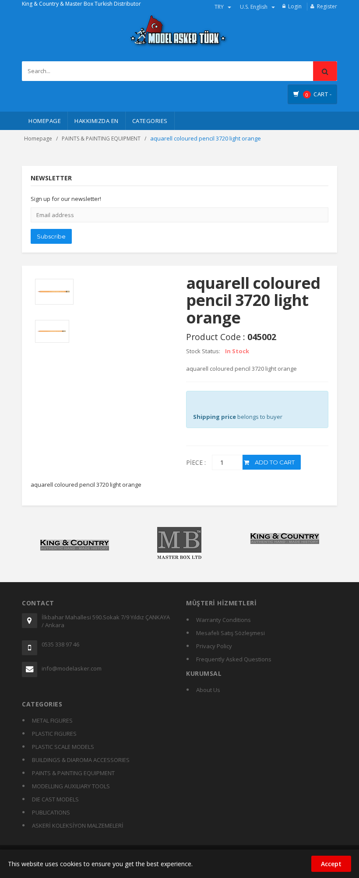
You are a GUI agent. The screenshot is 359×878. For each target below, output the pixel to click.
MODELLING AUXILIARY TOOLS (71, 786)
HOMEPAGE (44, 121)
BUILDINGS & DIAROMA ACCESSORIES (81, 760)
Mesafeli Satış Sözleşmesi (230, 633)
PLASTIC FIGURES (54, 734)
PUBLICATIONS (51, 812)
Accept (331, 864)
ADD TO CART (274, 462)
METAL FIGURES (52, 720)
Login (295, 6)
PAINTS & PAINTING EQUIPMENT (101, 138)
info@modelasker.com (72, 668)
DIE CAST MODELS (55, 799)
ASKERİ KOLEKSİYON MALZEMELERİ (77, 825)
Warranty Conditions (223, 620)
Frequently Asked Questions (233, 659)
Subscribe (51, 236)
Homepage (38, 138)
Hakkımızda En (96, 121)
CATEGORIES (150, 121)
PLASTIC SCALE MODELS (63, 747)
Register (327, 6)
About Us (208, 690)
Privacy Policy (214, 646)
